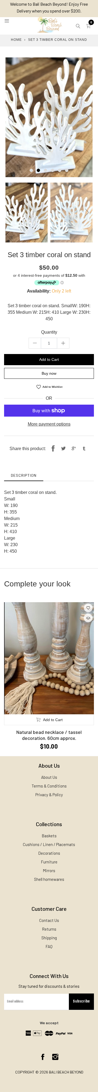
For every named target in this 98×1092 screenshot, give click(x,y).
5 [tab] (59, 170)
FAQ (49, 946)
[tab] (23, 475)
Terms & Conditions (49, 785)
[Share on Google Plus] (73, 448)
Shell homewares (49, 879)
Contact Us (49, 920)
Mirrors (49, 870)
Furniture (49, 861)
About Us (49, 777)
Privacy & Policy (49, 794)
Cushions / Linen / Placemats (49, 844)
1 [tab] (31, 170)
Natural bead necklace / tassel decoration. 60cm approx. (49, 735)
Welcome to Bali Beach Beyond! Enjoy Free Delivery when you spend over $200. (49, 7)
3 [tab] (45, 170)
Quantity (49, 332)
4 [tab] (52, 170)
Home (16, 40)
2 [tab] (38, 170)
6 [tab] (66, 170)
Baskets (49, 835)
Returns (49, 929)
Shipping (49, 937)
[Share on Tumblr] (84, 448)
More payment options (49, 424)
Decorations (49, 853)
